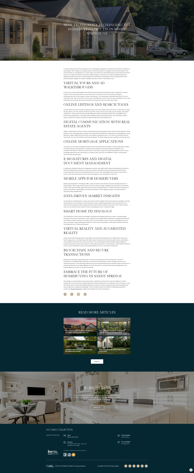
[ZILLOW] (146, 466)
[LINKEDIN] (133, 466)
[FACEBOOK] (125, 466)
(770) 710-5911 (125, 437)
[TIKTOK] (142, 466)
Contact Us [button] (97, 407)
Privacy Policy (114, 466)
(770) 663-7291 (125, 443)
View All (97, 361)
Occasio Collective (76, 289)
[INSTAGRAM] (129, 466)
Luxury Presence (80, 466)
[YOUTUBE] (138, 466)
